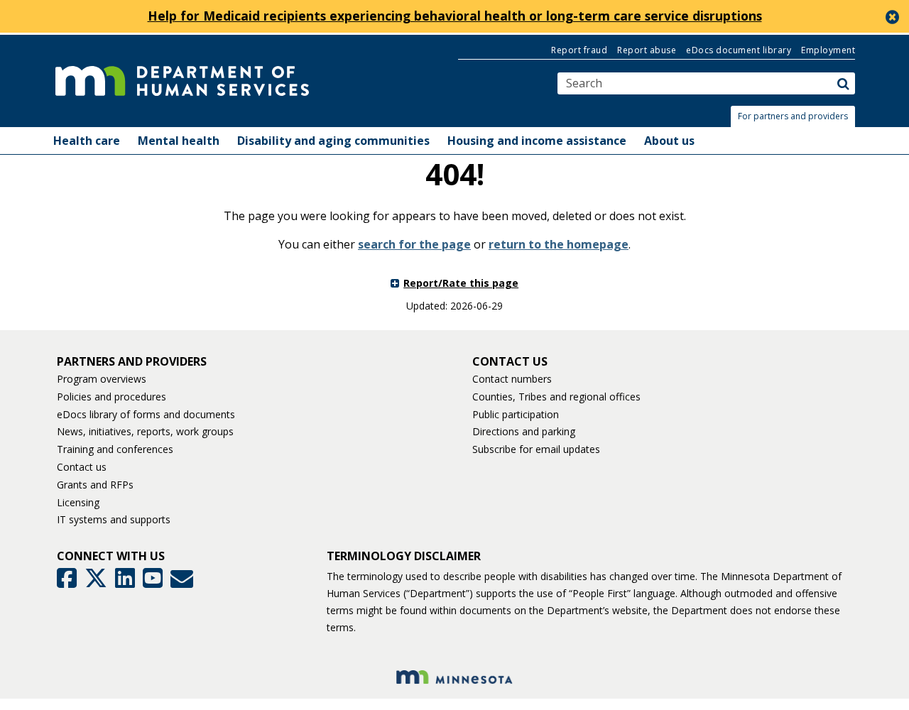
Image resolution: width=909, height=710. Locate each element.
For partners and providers (793, 116)
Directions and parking (523, 431)
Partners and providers (132, 361)
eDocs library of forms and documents (146, 414)
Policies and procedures (111, 396)
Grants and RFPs (95, 484)
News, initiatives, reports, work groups (145, 431)
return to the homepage (558, 244)
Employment (828, 50)
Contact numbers (512, 379)
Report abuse (646, 50)
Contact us (82, 467)
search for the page (414, 244)
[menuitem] (86, 140)
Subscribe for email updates (536, 449)
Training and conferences (115, 449)
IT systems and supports (113, 519)
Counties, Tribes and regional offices (556, 396)
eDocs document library (738, 50)
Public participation (515, 414)
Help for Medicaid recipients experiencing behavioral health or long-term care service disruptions (455, 15)
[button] (797, 116)
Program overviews (101, 379)
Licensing (78, 502)
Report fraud (579, 50)
